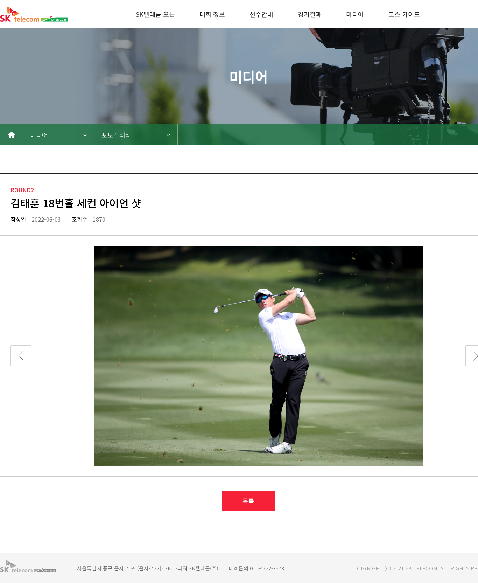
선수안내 (261, 14)
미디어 (355, 14)
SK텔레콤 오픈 (155, 14)
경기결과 (310, 14)
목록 (248, 500)
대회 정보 (212, 14)
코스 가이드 (404, 14)
